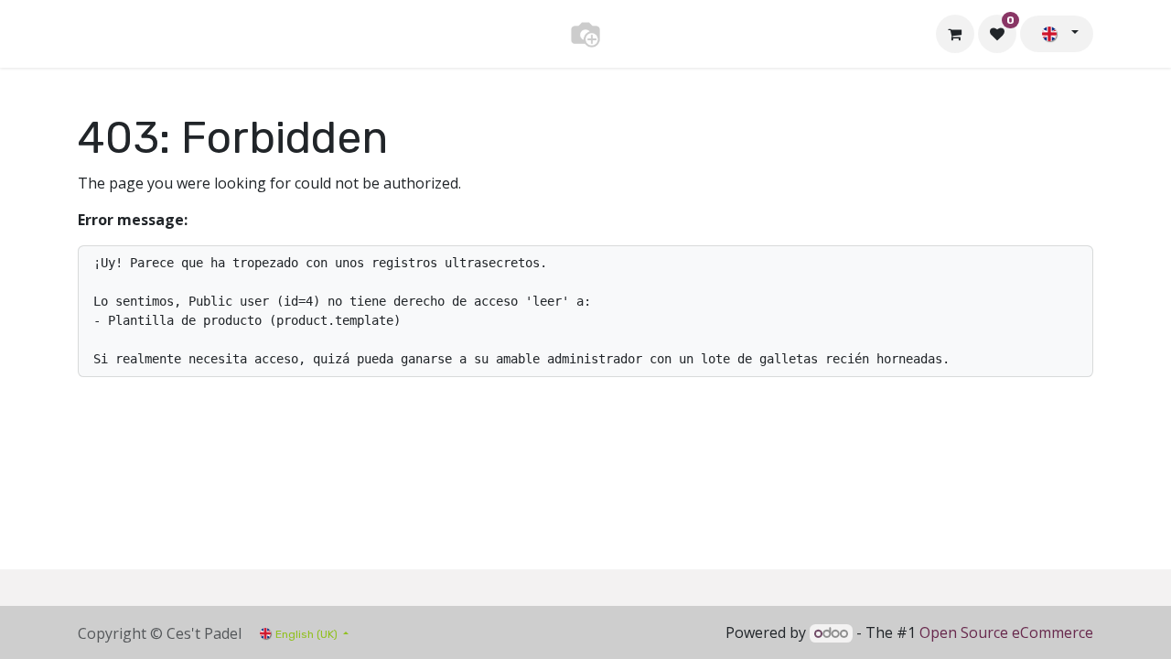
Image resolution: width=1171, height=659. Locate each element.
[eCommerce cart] (955, 34)
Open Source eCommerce (1006, 632)
